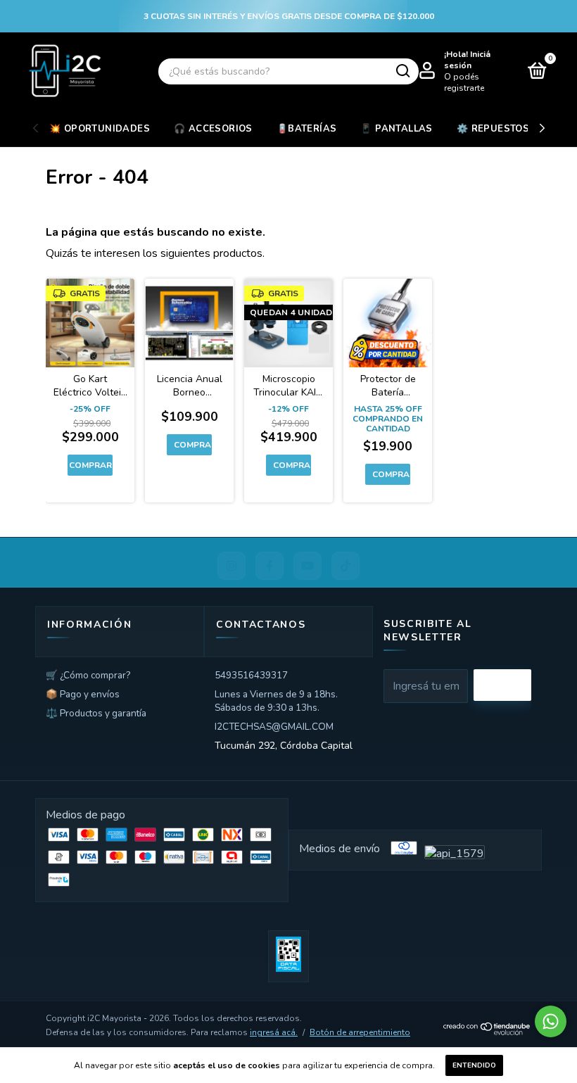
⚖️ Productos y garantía (96, 713)
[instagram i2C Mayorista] (231, 566)
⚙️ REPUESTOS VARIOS (513, 128)
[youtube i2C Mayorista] (307, 566)
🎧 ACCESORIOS (213, 128)
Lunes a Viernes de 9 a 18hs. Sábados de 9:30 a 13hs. (276, 701)
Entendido (474, 1065)
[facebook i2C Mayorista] (269, 566)
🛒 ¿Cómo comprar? (88, 675)
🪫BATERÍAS (307, 128)
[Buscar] (402, 71)
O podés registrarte (464, 82)
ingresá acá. (274, 1032)
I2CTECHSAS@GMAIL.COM (274, 726)
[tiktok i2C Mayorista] (345, 566)
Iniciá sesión (467, 60)
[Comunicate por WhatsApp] (550, 1021)
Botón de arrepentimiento (360, 1032)
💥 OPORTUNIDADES (99, 128)
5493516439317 (251, 675)
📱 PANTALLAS (396, 128)
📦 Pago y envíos (83, 694)
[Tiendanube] (487, 1031)
